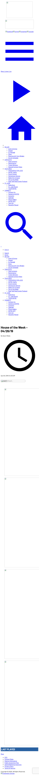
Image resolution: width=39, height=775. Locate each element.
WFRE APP (12, 201)
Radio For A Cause (14, 178)
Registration (12, 163)
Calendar (11, 198)
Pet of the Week (13, 179)
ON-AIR (7, 147)
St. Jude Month (13, 187)
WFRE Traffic (12, 172)
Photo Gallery (12, 199)
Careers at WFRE (13, 194)
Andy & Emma (12, 149)
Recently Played (13, 205)
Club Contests (12, 161)
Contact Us (11, 192)
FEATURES (8, 169)
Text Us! (11, 203)
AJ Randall (11, 152)
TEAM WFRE (12, 189)
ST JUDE (7, 183)
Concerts (11, 196)
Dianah (10, 150)
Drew (10, 154)
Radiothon (11, 185)
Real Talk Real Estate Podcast (17, 181)
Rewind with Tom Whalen (16, 156)
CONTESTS (8, 160)
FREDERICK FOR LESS (15, 170)
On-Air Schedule (13, 158)
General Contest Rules (15, 167)
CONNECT (8, 190)
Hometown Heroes (14, 176)
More (2, 754)
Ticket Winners (13, 165)
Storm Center (12, 174)
